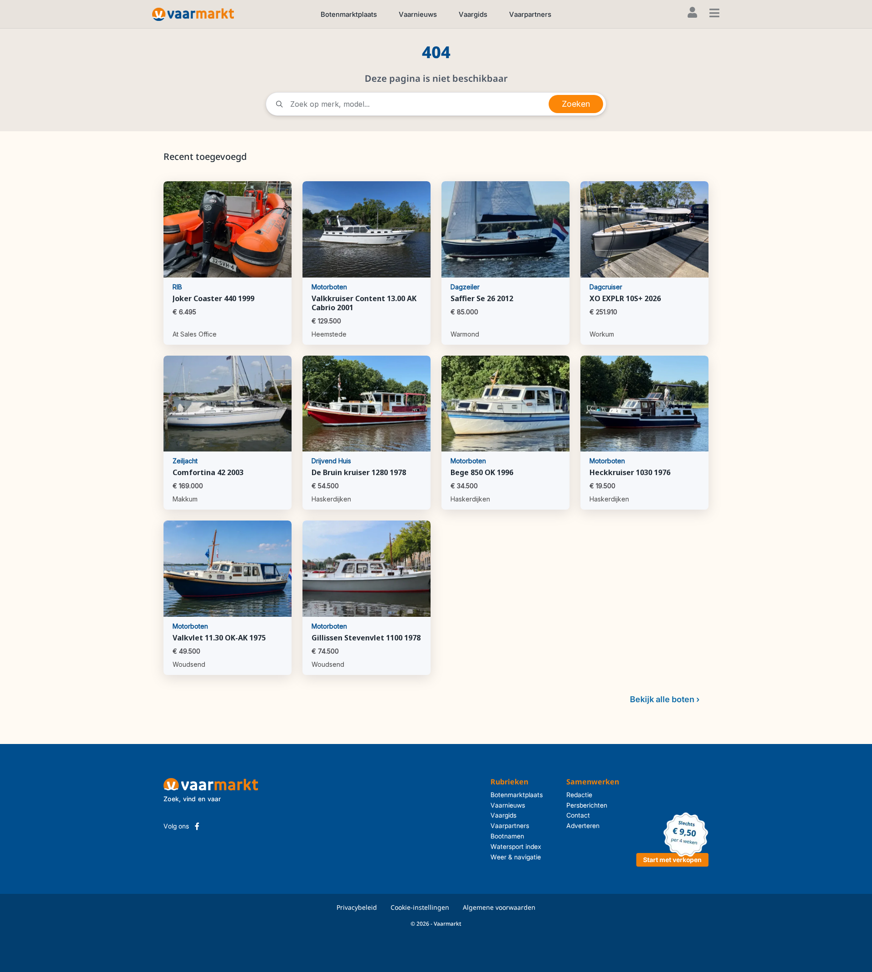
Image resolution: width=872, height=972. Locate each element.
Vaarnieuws (418, 14)
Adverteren (583, 825)
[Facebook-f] (197, 826)
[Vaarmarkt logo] (193, 13)
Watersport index (515, 846)
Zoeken (576, 104)
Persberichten (586, 805)
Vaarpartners (530, 14)
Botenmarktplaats (349, 14)
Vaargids (473, 14)
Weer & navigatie (515, 857)
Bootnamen (507, 836)
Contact (578, 815)
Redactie (579, 794)
